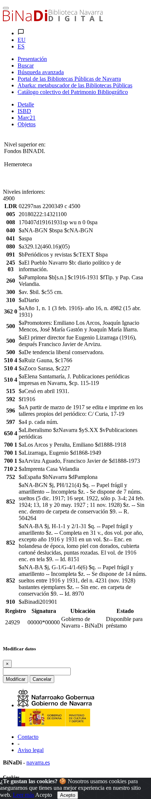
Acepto (43, 795)
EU (22, 40)
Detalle (26, 104)
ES (21, 46)
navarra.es (38, 762)
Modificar (15, 679)
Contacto (28, 737)
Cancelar (42, 679)
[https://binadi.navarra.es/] (53, 19)
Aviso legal (31, 750)
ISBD (24, 111)
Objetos (27, 124)
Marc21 (27, 118)
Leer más (23, 795)
